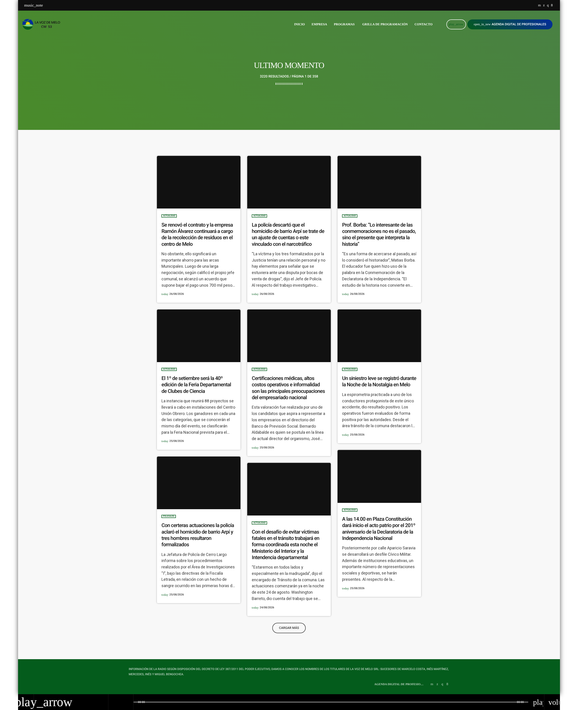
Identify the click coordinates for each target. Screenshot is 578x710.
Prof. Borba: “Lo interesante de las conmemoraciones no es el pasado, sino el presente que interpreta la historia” (379, 234)
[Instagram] (548, 5)
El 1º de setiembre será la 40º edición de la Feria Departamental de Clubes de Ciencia (196, 384)
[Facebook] (552, 5)
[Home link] (42, 24)
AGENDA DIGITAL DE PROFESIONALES (510, 24)
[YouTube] (539, 5)
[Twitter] (544, 5)
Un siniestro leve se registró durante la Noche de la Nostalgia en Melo (379, 381)
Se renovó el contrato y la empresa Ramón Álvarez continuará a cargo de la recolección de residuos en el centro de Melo (197, 234)
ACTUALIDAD (169, 216)
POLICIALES (168, 516)
